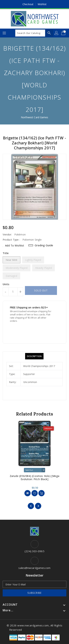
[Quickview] (27, 493)
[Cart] (63, 33)
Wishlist (42, 4)
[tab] (34, 356)
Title (6, 253)
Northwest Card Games (34, 117)
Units (6, 284)
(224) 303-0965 (34, 551)
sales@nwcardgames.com (34, 568)
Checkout (27, 4)
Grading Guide (44, 245)
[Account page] (56, 33)
